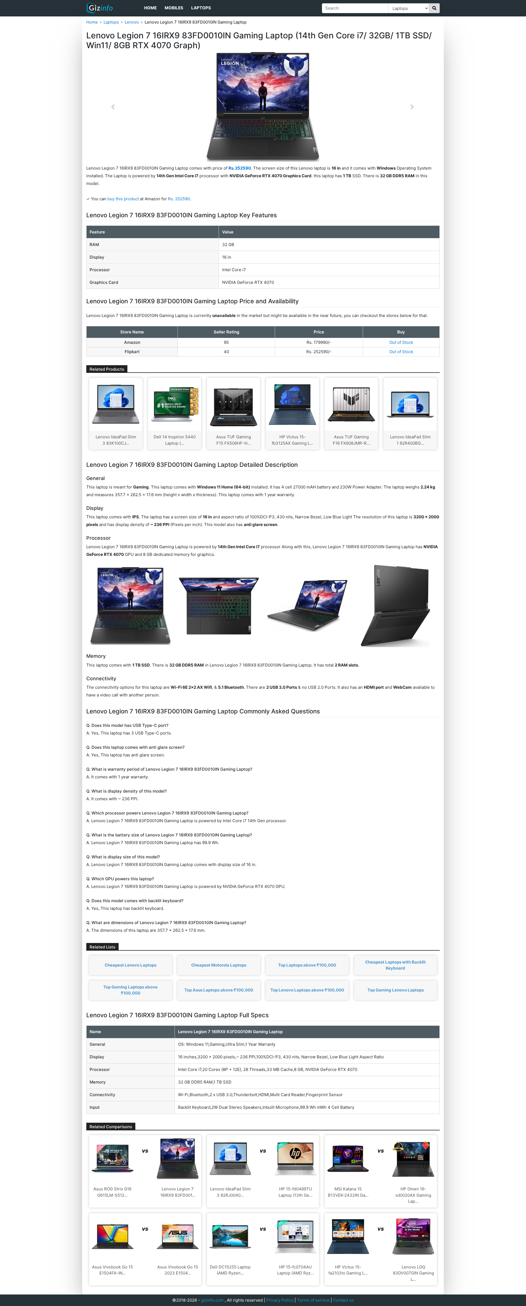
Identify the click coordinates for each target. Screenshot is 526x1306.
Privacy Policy (279, 1300)
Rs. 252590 (179, 198)
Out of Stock (401, 342)
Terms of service (313, 1300)
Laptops (201, 7)
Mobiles (174, 7)
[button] (112, 107)
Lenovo (132, 22)
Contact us (343, 1300)
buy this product (123, 198)
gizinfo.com (212, 1300)
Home (150, 7)
